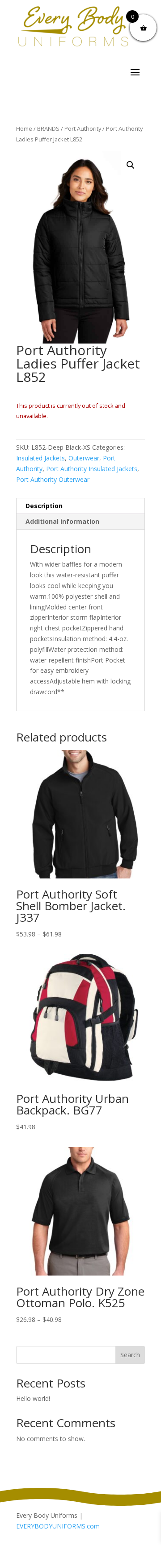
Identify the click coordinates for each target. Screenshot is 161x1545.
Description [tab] (44, 505)
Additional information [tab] (62, 521)
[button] (131, 165)
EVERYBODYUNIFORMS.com (58, 1526)
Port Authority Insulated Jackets (91, 468)
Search (130, 1354)
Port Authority (82, 128)
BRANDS (48, 128)
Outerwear (83, 458)
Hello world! (33, 1398)
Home (24, 128)
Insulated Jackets (40, 458)
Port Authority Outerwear (52, 479)
